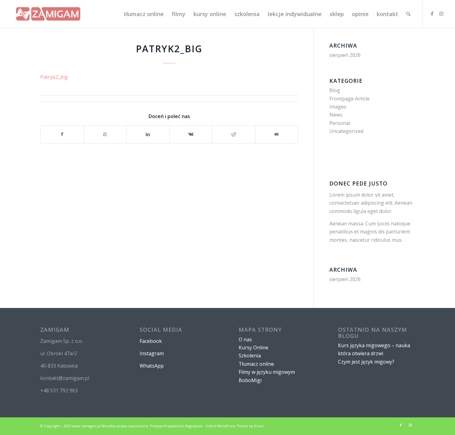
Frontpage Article (349, 98)
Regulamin (194, 426)
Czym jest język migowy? (366, 361)
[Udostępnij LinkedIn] (148, 134)
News (335, 114)
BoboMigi (250, 380)
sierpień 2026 (345, 55)
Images (337, 106)
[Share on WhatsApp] (105, 134)
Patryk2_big (54, 77)
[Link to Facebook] (432, 13)
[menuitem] (144, 14)
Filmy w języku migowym (267, 372)
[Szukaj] (408, 14)
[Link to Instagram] (441, 13)
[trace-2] (48, 14)
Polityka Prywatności (167, 426)
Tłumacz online (256, 363)
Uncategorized (346, 131)
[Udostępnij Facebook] (62, 134)
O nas (245, 339)
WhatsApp (152, 365)
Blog (334, 90)
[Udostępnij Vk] (191, 134)
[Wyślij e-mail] (276, 134)
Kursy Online (253, 347)
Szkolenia (250, 355)
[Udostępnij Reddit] (233, 134)
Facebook (151, 341)
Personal (339, 123)
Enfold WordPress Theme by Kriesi (234, 426)
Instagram (152, 353)
